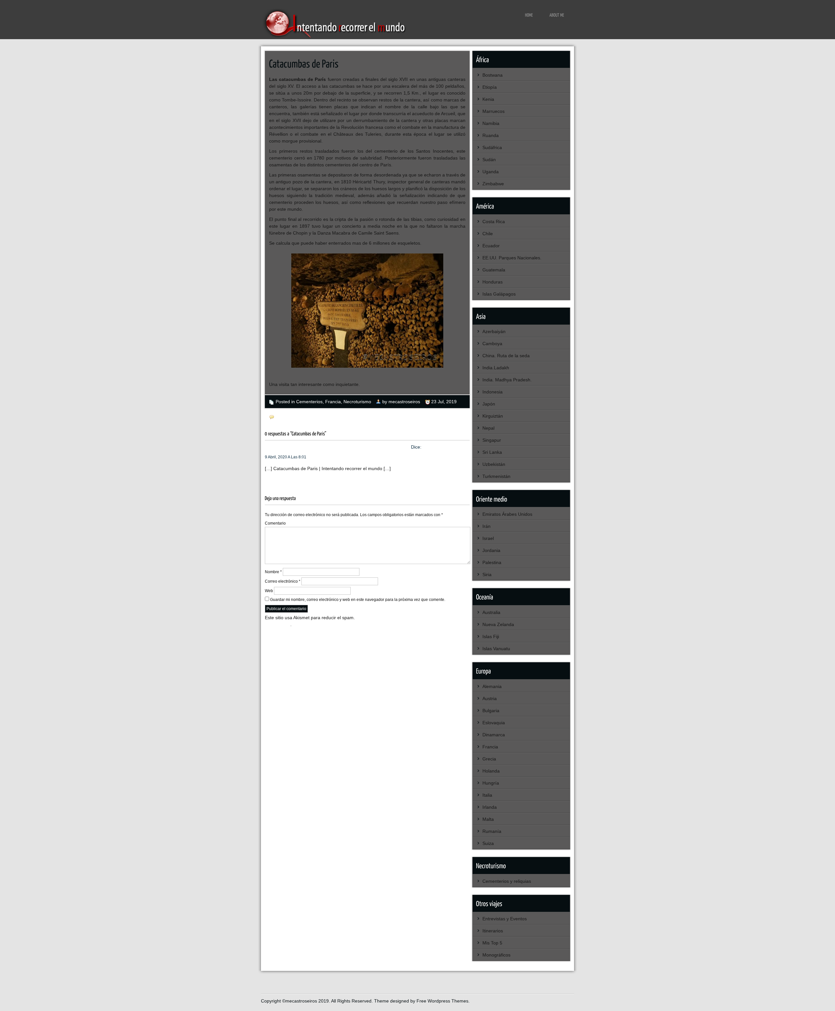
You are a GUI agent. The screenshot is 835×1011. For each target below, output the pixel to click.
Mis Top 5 (492, 942)
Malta (488, 819)
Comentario (275, 523)
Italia (487, 795)
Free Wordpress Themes (442, 1000)
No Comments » (292, 417)
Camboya (492, 343)
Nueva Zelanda (498, 624)
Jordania (491, 550)
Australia (491, 612)
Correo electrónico (282, 581)
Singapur (491, 440)
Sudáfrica (492, 147)
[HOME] (529, 15)
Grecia (489, 758)
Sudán (489, 159)
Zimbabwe (493, 183)
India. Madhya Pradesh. (507, 379)
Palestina (491, 562)
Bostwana (492, 75)
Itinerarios (492, 930)
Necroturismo (357, 401)
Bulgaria (490, 710)
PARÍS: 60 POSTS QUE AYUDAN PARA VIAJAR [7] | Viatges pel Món (339, 447)
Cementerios (309, 401)
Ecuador (491, 245)
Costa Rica (493, 221)
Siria (487, 574)
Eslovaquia (493, 722)
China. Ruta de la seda (506, 355)
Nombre (273, 572)
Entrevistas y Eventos (504, 918)
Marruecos (493, 111)
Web (269, 591)
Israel (488, 538)
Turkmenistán (496, 476)
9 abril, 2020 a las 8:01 (285, 457)
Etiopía (489, 87)
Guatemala (493, 269)
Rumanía (491, 831)
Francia (333, 401)
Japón (488, 403)
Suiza (488, 843)
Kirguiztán (492, 416)
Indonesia (492, 391)
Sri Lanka (492, 452)
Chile (487, 233)
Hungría (490, 783)
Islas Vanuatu (496, 648)
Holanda (491, 771)
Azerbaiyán (494, 331)
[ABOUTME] (557, 15)
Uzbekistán (493, 464)
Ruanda (490, 135)
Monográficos (496, 954)
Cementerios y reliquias (506, 881)
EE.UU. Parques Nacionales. (511, 257)
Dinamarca (493, 734)
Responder (276, 478)
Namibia (490, 123)
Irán (486, 526)
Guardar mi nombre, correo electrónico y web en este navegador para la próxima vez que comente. (357, 599)
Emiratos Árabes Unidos (507, 514)
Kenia (488, 99)
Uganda (490, 171)
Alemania (492, 686)
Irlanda (489, 807)
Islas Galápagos (499, 294)
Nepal (488, 428)
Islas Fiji (490, 636)
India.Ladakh (495, 367)
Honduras (492, 281)
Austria (489, 698)
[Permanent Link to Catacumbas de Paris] (304, 63)
